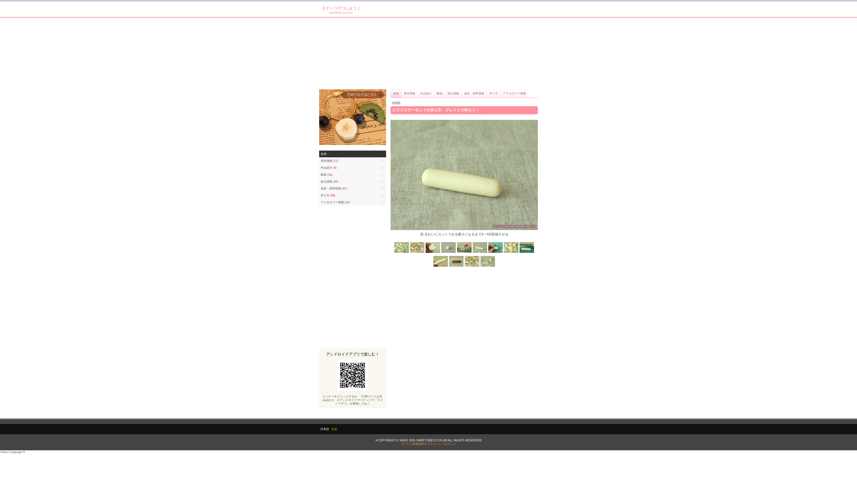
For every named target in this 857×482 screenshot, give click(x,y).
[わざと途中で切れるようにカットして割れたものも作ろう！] (511, 252)
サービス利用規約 (412, 444)
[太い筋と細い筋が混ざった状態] (441, 266)
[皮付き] (417, 252)
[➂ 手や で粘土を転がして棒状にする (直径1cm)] (464, 252)
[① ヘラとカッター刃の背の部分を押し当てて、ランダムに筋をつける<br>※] (527, 252)
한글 (334, 429)
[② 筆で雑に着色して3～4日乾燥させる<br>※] (456, 266)
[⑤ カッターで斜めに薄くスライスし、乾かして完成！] (495, 252)
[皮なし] (402, 252)
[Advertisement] (428, 53)
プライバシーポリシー (441, 444)
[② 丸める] (448, 252)
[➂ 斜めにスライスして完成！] (472, 266)
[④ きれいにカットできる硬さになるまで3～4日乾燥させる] (480, 252)
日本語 (324, 429)
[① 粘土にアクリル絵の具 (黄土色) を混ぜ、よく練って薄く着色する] (433, 252)
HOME (396, 102)
